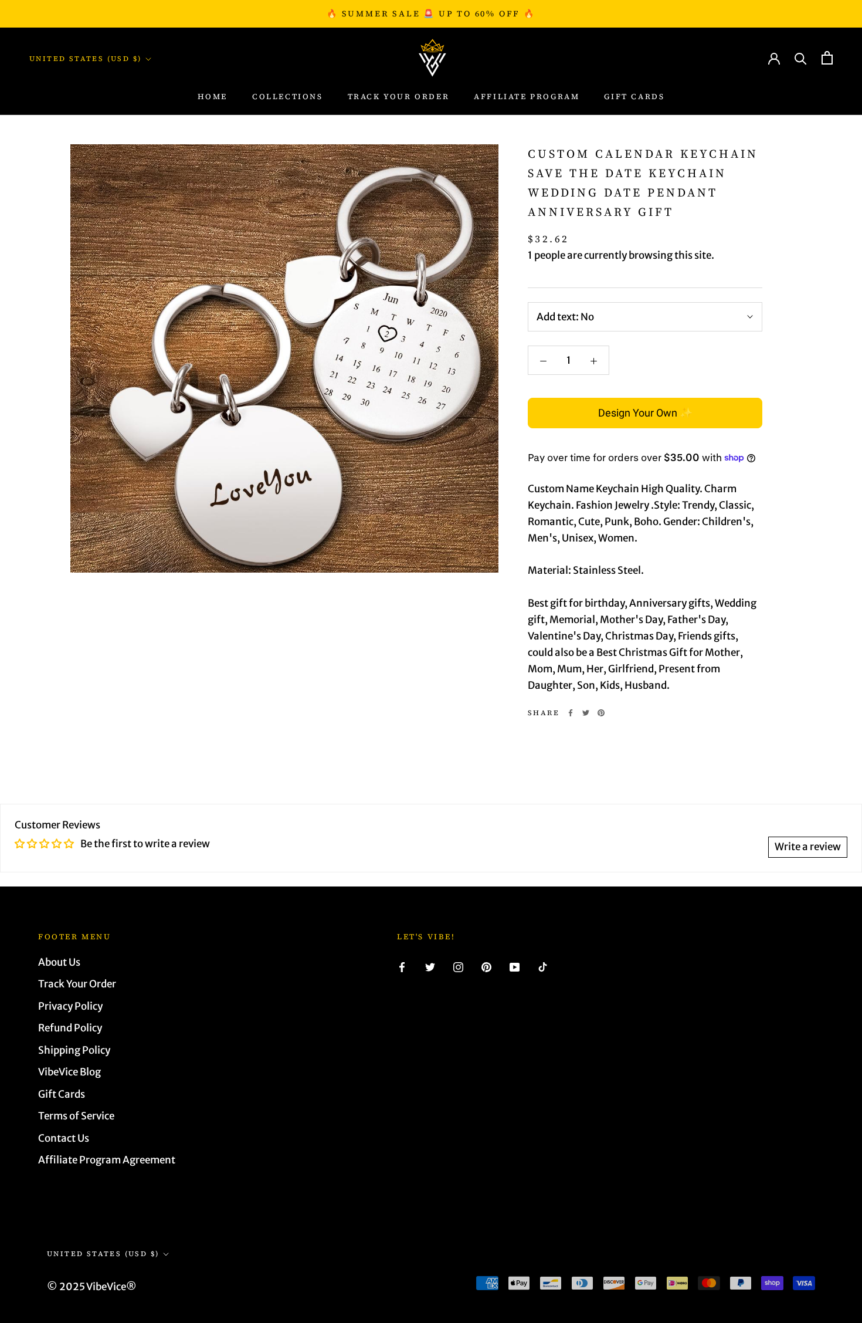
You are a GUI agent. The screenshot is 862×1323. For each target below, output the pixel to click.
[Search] (801, 58)
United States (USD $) (85, 58)
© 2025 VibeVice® (92, 1286)
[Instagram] (458, 967)
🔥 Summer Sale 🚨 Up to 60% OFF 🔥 (431, 13)
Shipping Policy (74, 1050)
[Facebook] (570, 712)
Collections (287, 97)
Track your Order (399, 97)
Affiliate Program (526, 97)
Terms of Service (76, 1115)
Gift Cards (634, 97)
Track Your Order (77, 983)
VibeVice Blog (69, 1071)
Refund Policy (70, 1027)
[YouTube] (515, 967)
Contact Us (63, 1138)
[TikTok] (543, 967)
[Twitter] (585, 712)
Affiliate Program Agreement (106, 1159)
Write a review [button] (808, 846)
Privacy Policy (70, 1006)
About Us (59, 962)
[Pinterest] (601, 712)
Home (213, 97)
